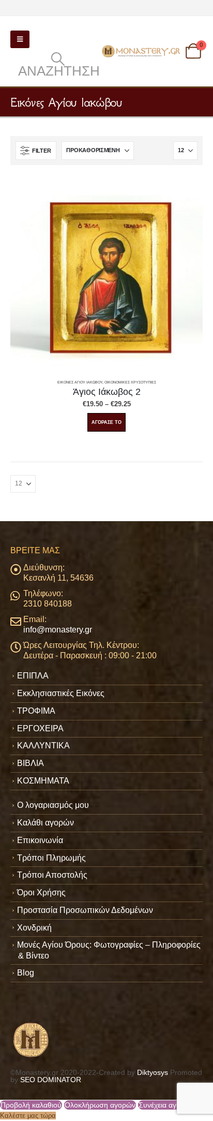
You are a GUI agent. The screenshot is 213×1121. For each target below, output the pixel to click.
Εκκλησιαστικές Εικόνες (60, 693)
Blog (25, 972)
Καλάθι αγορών (45, 822)
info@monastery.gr (57, 629)
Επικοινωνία (40, 840)
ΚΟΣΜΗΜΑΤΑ (43, 780)
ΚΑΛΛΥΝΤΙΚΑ (43, 745)
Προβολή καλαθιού (31, 1105)
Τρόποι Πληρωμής (51, 857)
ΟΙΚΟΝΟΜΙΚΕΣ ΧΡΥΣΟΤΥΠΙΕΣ (130, 382)
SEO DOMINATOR (50, 1079)
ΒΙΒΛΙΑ (30, 763)
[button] (19, 39)
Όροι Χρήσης (41, 892)
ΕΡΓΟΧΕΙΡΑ (40, 728)
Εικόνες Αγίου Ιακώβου (79, 382)
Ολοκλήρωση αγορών (100, 1105)
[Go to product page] (106, 277)
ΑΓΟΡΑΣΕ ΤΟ (106, 422)
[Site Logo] (142, 51)
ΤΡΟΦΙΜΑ (36, 710)
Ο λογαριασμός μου (53, 805)
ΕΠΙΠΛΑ (33, 675)
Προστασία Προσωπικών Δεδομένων (85, 910)
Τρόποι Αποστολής (52, 875)
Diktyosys (152, 1072)
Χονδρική (34, 927)
